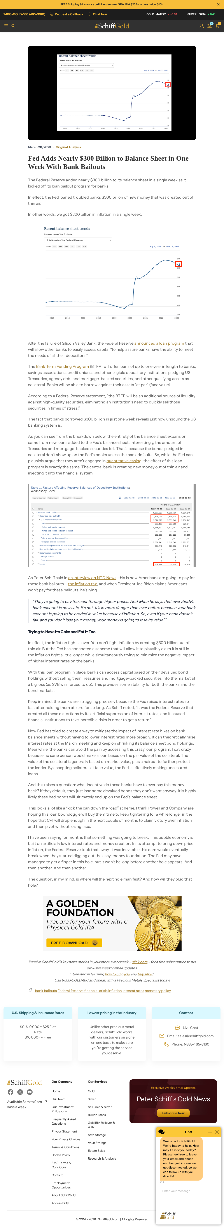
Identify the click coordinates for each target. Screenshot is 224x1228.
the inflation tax (82, 584)
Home (56, 1091)
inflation (115, 990)
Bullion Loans (97, 1115)
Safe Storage (97, 1135)
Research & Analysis (102, 1158)
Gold (162, 14)
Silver (201, 14)
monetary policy (158, 990)
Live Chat (190, 1027)
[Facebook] (10, 1092)
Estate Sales (96, 1151)
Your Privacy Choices (66, 1139)
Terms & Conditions (65, 1147)
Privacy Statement (64, 1131)
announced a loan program (159, 343)
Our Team (58, 1099)
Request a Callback (69, 14)
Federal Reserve (71, 990)
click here (139, 962)
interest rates (133, 990)
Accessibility (60, 1203)
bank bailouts (46, 990)
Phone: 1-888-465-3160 (190, 1044)
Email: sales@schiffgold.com (190, 1036)
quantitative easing (124, 461)
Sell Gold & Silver (100, 1107)
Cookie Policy (61, 1155)
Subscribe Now (173, 1113)
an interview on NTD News (92, 577)
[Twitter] (20, 1092)
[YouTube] (29, 1092)
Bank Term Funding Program (62, 366)
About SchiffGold (63, 1195)
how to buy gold (117, 974)
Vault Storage (97, 1143)
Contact (57, 1175)
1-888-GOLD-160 (24, 14)
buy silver (145, 974)
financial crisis (96, 990)
